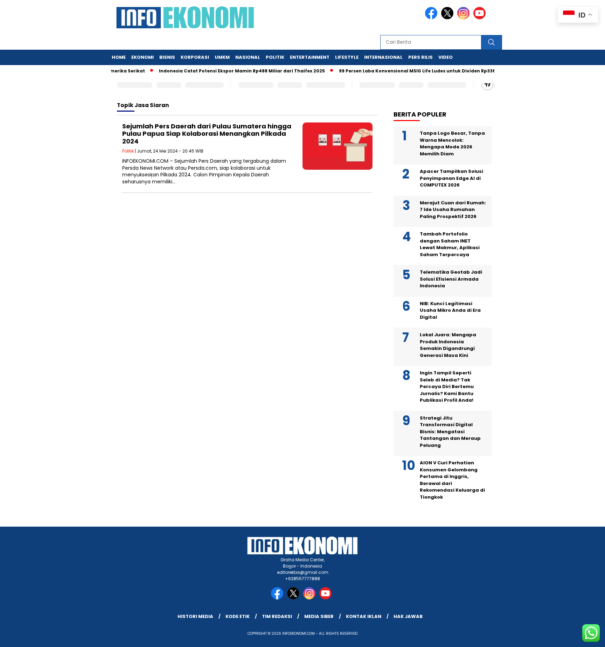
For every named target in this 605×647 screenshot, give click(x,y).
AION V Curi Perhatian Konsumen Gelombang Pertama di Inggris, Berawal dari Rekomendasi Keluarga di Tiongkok (452, 479)
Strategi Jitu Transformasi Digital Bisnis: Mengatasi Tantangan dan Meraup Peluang (450, 432)
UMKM (222, 57)
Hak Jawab (408, 616)
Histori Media (195, 616)
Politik (275, 57)
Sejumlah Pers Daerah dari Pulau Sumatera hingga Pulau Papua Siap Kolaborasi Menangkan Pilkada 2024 (206, 134)
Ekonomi (142, 57)
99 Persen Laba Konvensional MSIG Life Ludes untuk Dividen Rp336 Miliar (415, 71)
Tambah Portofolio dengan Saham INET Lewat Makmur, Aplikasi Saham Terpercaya (450, 244)
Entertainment (309, 57)
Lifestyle (347, 57)
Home (119, 57)
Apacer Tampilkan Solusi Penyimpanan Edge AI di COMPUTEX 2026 (451, 178)
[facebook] (432, 17)
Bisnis (167, 57)
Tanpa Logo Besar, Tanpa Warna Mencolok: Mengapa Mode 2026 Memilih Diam (452, 143)
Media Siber (319, 616)
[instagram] (464, 17)
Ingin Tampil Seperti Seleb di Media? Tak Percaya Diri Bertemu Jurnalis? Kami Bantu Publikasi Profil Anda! (447, 386)
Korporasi (195, 57)
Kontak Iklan (363, 616)
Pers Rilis (420, 57)
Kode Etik (237, 616)
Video (445, 57)
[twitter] (448, 17)
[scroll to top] (581, 636)
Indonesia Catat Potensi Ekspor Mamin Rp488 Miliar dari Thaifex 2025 (232, 71)
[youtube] (480, 17)
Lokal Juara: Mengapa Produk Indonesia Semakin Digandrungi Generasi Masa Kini (448, 345)
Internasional (383, 57)
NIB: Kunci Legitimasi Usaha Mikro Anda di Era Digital (450, 310)
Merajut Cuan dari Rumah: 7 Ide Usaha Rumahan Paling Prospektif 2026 (453, 209)
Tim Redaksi (277, 616)
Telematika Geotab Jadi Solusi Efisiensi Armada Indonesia (451, 279)
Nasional (247, 57)
